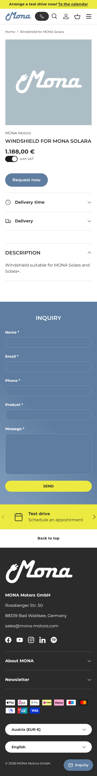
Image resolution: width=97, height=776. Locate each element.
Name (11, 332)
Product (12, 404)
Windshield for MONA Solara (42, 31)
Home (10, 31)
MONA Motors (18, 133)
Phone (11, 380)
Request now (26, 179)
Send (48, 486)
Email (10, 356)
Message (13, 429)
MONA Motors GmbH (33, 763)
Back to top (48, 538)
